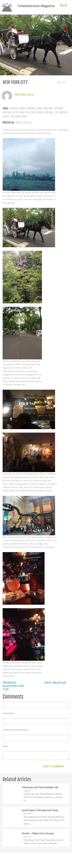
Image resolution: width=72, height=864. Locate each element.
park (40, 112)
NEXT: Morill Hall (55, 683)
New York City (21, 112)
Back (63, 5)
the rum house (19, 116)
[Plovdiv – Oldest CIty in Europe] (12, 833)
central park (17, 108)
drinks (31, 108)
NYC (33, 112)
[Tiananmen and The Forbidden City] (12, 787)
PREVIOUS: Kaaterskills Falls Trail (13, 686)
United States (23, 122)
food (39, 108)
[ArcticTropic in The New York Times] (12, 810)
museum (47, 108)
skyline (48, 112)
